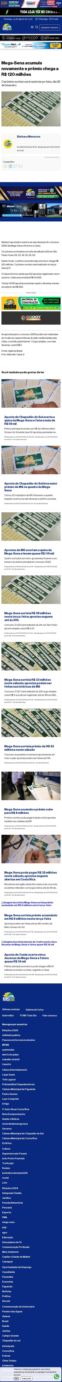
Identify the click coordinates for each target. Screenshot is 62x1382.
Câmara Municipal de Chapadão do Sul (23, 1133)
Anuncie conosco (49, 27)
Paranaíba (7, 1277)
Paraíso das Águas (12, 1311)
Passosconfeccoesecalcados (18, 1040)
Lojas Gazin (8, 1075)
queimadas (8, 1050)
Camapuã (7, 1262)
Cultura (6, 1149)
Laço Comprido (10, 1099)
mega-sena (8, 1222)
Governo (7, 1129)
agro (4, 1233)
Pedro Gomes (9, 1094)
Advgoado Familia (11, 1193)
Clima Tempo (9, 1361)
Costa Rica (8, 1351)
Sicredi (6, 1301)
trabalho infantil (10, 1059)
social (5, 1178)
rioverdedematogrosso (15, 1124)
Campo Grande (10, 1336)
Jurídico (6, 1198)
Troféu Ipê (8, 1163)
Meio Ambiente (10, 1252)
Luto (4, 1183)
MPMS (5, 1045)
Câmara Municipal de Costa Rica (19, 1138)
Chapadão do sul (11, 1341)
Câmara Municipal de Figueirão (18, 1089)
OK (16, 1379)
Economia (7, 1282)
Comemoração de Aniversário (18, 1307)
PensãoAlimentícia (12, 1203)
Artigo (5, 1104)
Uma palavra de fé (12, 1242)
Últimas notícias (11, 1009)
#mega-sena (11, 412)
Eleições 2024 (10, 1188)
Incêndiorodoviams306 (15, 1173)
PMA (4, 1217)
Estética (7, 1143)
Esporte (6, 1212)
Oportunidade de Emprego (16, 1267)
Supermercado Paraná (14, 1154)
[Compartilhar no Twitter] (15, 168)
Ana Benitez (20, 569)
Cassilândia (8, 1272)
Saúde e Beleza (10, 1119)
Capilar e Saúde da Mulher (16, 1257)
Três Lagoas (9, 1079)
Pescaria (7, 1208)
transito (6, 1064)
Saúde (5, 1326)
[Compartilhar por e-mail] (20, 168)
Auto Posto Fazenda (13, 1158)
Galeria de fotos (35, 1010)
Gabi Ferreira (21, 439)
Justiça (6, 1331)
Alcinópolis (8, 1346)
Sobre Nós (8, 1015)
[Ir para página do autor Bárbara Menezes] (8, 144)
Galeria (6, 1316)
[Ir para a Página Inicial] (7, 27)
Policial (6, 1356)
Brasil (5, 1321)
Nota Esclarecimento (13, 1114)
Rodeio (6, 1168)
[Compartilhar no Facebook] (10, 168)
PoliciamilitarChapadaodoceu (18, 1084)
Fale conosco (49, 1015)
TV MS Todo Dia (28, 1015)
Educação (7, 1237)
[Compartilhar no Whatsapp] (5, 168)
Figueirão (7, 1287)
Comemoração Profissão (16, 1247)
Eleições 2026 (10, 1030)
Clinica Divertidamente (14, 1070)
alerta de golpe (10, 1055)
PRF (4, 1228)
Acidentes (8, 1365)
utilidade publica (11, 1035)
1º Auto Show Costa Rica (15, 1109)
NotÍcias (6, 1291)
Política (6, 1296)
